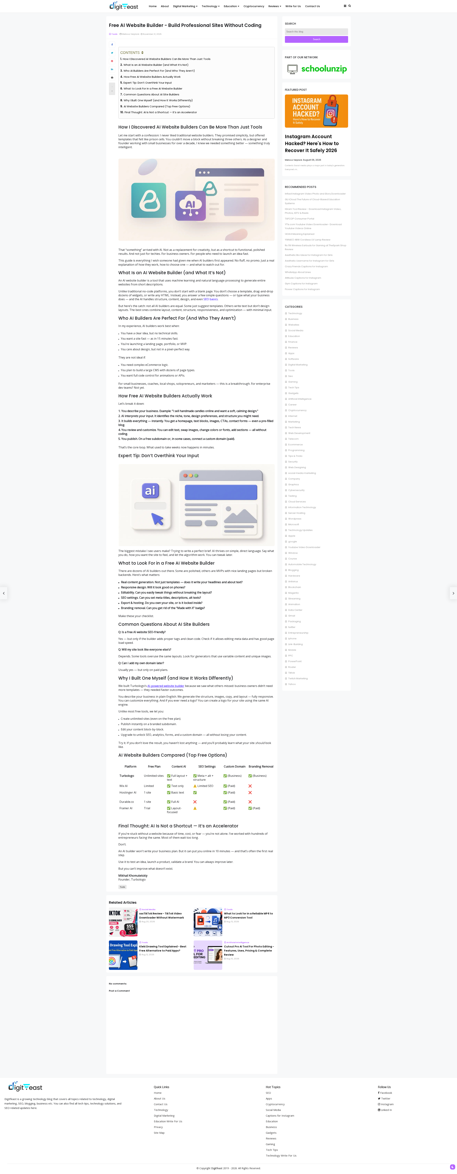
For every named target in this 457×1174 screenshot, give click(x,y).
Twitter (385, 1098)
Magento (293, 593)
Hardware (294, 575)
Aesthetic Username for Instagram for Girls (309, 260)
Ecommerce (295, 444)
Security (293, 461)
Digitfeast (216, 1168)
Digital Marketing (184, 6)
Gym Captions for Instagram (301, 283)
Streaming (294, 598)
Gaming (293, 381)
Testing (292, 496)
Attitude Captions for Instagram (303, 278)
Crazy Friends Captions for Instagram (306, 266)
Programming (296, 450)
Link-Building (295, 644)
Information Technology (302, 507)
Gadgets (293, 393)
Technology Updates (300, 530)
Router (292, 667)
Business (293, 319)
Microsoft (293, 524)
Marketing (294, 421)
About (165, 6)
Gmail (291, 615)
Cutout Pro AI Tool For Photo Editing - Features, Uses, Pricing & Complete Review (249, 950)
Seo (290, 376)
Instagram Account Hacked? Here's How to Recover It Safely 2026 (312, 143)
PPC (290, 655)
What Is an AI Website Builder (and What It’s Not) (156, 65)
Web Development (299, 433)
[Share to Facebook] (112, 45)
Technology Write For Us (281, 1155)
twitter (291, 627)
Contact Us (312, 6)
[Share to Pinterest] (112, 61)
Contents (130, 53)
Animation (294, 604)
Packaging (294, 621)
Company (294, 478)
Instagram (387, 1104)
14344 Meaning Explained (299, 234)
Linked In (386, 1110)
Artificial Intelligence (238, 942)
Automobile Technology (302, 564)
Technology (209, 6)
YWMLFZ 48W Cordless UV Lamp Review (307, 239)
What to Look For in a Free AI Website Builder (153, 88)
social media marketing (302, 473)
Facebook (386, 1092)
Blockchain (294, 587)
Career (292, 404)
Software (293, 359)
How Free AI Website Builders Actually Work (152, 77)
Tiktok (291, 672)
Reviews (273, 6)
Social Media (148, 909)
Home (153, 6)
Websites (293, 324)
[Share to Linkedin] (112, 69)
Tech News (294, 427)
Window (293, 553)
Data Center (295, 610)
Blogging (293, 570)
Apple (291, 536)
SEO (268, 1092)
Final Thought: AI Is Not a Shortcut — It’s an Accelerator (161, 112)
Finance (292, 342)
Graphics (293, 484)
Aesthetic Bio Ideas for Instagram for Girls (309, 255)
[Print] (112, 77)
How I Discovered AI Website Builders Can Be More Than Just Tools (166, 59)
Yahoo (292, 684)
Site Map (159, 1132)
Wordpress (294, 518)
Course (292, 558)
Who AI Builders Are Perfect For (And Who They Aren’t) (159, 71)
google (292, 541)
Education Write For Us (168, 1121)
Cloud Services (297, 501)
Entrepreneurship (298, 633)
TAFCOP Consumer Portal (299, 218)
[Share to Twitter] (112, 53)
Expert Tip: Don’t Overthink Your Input (148, 83)
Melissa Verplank (293, 159)
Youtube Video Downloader (304, 547)
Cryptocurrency (253, 6)
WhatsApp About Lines (298, 272)
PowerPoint (295, 661)
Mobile (292, 650)
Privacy (158, 1127)
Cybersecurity (296, 490)
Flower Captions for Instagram (302, 289)
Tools (114, 34)
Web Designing (297, 467)
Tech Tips (293, 387)
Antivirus (293, 581)
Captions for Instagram (280, 1115)
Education (230, 6)
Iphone (292, 638)
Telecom (293, 439)
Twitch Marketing (298, 678)
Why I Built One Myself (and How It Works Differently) (158, 100)
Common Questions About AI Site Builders (151, 94)
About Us (159, 1098)
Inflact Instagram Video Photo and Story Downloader (315, 193)
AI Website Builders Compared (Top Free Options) (157, 106)
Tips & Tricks (295, 456)
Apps (291, 353)
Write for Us (293, 6)
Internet (292, 416)
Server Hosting (296, 513)
